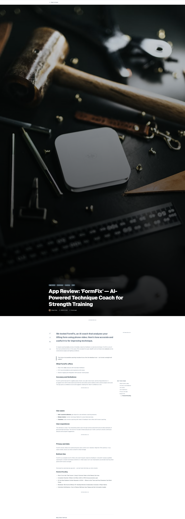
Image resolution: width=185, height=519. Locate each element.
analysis (107, 349)
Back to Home (54, 2)
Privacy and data (124, 391)
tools (67, 347)
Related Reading (126, 395)
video (65, 367)
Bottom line (122, 393)
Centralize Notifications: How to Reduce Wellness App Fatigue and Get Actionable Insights (82, 487)
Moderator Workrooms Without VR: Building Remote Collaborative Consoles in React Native (82, 484)
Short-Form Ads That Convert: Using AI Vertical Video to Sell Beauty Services (78, 475)
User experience (123, 389)
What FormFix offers (124, 383)
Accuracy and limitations (125, 385)
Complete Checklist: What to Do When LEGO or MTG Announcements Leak (78, 478)
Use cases (122, 387)
